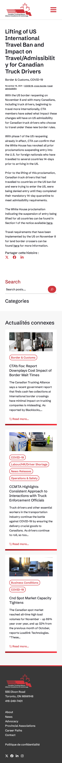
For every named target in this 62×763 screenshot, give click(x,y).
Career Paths (13, 730)
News (8, 716)
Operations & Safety (24, 478)
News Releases (21, 471)
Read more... (20, 419)
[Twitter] (7, 257)
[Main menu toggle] (53, 9)
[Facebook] (14, 257)
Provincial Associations (20, 725)
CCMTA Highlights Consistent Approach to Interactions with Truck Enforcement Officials (28, 493)
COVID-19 (36, 79)
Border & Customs (17, 79)
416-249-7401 (14, 701)
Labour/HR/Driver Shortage (29, 464)
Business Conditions (24, 582)
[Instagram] (22, 755)
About (9, 712)
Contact (10, 735)
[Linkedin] (22, 257)
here (49, 223)
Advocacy (11, 721)
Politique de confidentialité (22, 744)
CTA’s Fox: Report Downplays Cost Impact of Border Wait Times (30, 370)
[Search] (52, 289)
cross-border (40, 86)
